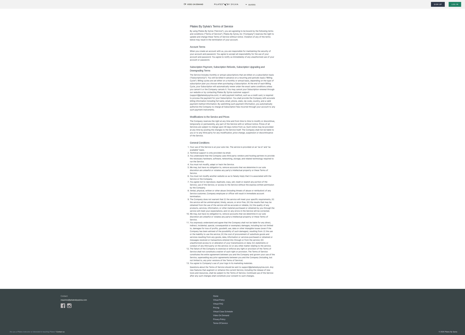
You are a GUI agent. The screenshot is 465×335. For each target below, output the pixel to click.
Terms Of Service (220, 323)
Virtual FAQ (218, 304)
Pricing (216, 308)
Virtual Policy (219, 300)
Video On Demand (221, 315)
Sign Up (438, 4)
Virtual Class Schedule (223, 312)
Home (215, 296)
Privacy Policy (219, 319)
